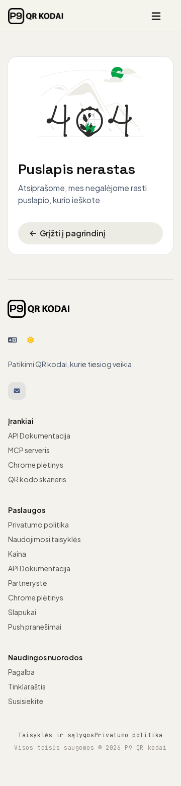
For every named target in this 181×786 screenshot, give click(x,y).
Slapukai (22, 612)
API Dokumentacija (39, 435)
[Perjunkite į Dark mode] (31, 340)
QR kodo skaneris (37, 479)
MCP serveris (29, 450)
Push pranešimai (34, 626)
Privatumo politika (38, 524)
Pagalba (21, 671)
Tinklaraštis (27, 686)
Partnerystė (27, 582)
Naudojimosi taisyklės (44, 539)
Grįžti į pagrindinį (73, 233)
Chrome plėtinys (35, 464)
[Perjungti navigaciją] (156, 16)
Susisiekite (25, 701)
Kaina (17, 553)
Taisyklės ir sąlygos (56, 735)
